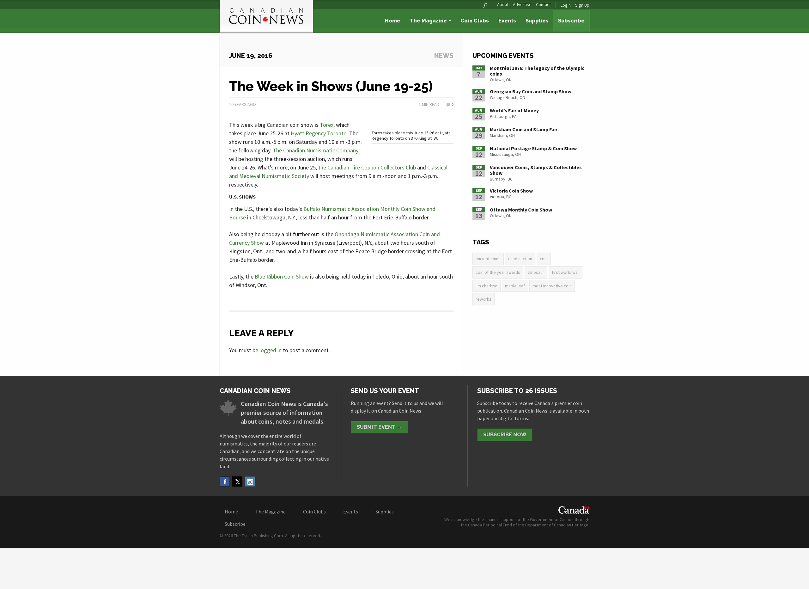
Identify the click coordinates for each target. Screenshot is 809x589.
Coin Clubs (474, 21)
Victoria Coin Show (511, 190)
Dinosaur (536, 272)
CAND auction (520, 258)
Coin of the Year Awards (498, 272)
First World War (565, 272)
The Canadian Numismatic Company (315, 150)
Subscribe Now (504, 435)
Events (507, 21)
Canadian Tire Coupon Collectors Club (371, 167)
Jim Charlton (486, 286)
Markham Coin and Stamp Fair (523, 129)
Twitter (237, 481)
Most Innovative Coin (552, 286)
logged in (270, 350)
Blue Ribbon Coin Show (282, 276)
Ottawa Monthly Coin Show (521, 209)
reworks (483, 299)
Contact (543, 4)
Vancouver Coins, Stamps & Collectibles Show (536, 170)
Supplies (537, 21)
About (502, 4)
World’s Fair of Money (514, 110)
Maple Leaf (515, 286)
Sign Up (582, 5)
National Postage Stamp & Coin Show (533, 148)
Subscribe (571, 21)
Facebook (225, 481)
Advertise (522, 4)
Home (392, 21)
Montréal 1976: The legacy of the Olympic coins (537, 71)
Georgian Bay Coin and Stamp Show (530, 91)
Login (566, 5)
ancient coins (488, 258)
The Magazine (428, 21)
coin (544, 258)
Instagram (250, 481)
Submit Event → (379, 427)
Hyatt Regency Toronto (319, 133)
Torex (326, 124)
